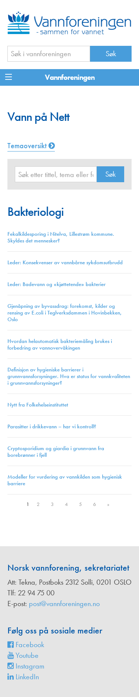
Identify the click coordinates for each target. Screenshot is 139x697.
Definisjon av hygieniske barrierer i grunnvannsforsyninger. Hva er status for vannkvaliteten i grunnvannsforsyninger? (68, 376)
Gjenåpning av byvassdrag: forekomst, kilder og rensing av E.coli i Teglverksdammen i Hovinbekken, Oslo (64, 312)
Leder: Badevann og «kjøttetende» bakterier (56, 284)
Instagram (29, 666)
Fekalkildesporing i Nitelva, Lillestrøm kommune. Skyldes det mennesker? (60, 237)
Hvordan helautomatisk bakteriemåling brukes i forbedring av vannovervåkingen (59, 344)
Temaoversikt (28, 145)
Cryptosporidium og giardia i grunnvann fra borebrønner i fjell (55, 452)
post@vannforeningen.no (64, 603)
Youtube (26, 655)
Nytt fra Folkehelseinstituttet (37, 404)
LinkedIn (26, 676)
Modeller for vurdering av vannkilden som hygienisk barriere (64, 480)
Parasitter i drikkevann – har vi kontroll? (51, 426)
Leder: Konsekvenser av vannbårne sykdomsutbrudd (65, 262)
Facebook (29, 644)
